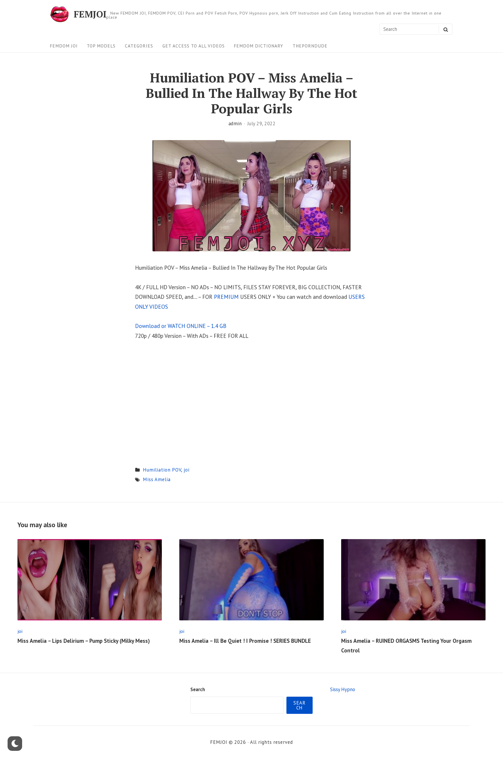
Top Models (101, 46)
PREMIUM (226, 296)
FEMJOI (90, 14)
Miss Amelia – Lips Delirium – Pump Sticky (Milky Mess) (83, 640)
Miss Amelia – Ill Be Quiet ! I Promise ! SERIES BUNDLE (245, 640)
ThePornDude (310, 46)
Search (197, 689)
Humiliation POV (162, 470)
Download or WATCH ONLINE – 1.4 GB (180, 325)
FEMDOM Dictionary (258, 46)
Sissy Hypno (342, 689)
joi (186, 470)
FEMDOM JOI (64, 46)
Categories (139, 46)
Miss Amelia (157, 479)
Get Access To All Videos (193, 46)
